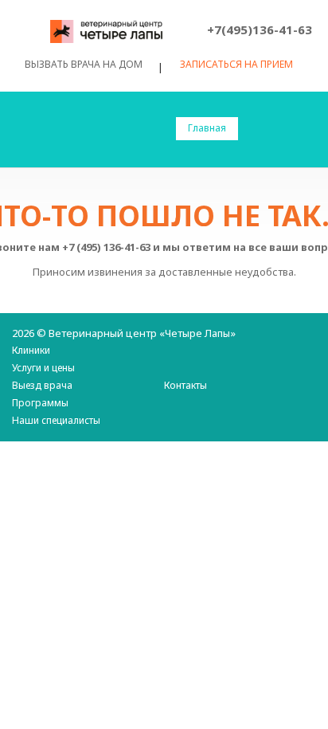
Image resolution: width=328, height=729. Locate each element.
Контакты (185, 385)
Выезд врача (42, 385)
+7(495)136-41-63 (259, 29)
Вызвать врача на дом (84, 64)
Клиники (31, 350)
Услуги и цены (43, 367)
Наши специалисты (56, 420)
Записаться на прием (236, 64)
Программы (40, 403)
